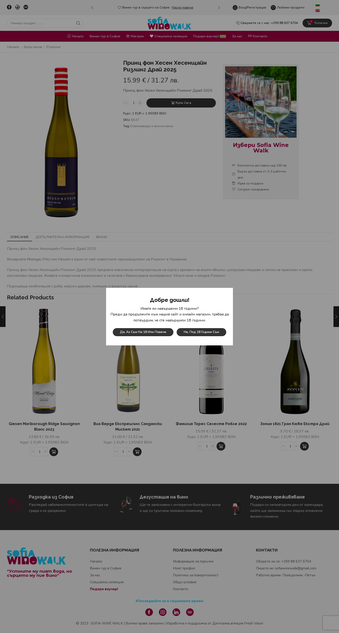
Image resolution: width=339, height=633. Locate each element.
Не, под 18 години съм (201, 332)
